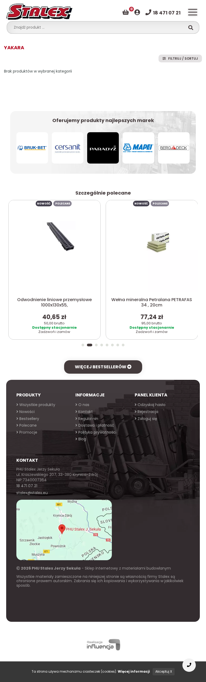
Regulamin (87, 418)
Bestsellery (28, 418)
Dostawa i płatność (95, 425)
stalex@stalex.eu (32, 492)
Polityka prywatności (96, 432)
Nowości (26, 411)
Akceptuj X (163, 671)
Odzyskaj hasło (151, 404)
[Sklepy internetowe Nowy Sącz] (103, 644)
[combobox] (97, 27)
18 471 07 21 (26, 485)
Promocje (27, 432)
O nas (83, 404)
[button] (83, 345)
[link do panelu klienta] (137, 12)
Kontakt (85, 411)
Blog (81, 439)
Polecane (27, 425)
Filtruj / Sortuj (182, 58)
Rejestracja (147, 411)
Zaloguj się (147, 418)
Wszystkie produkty (36, 404)
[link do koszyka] (125, 12)
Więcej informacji (134, 671)
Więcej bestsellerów (101, 367)
